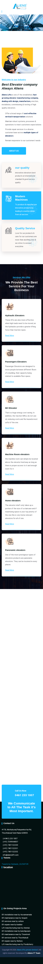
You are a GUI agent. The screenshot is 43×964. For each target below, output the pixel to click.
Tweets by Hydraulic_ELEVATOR (15, 864)
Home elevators (13, 500)
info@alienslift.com (10, 855)
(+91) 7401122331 (10, 848)
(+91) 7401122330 (10, 845)
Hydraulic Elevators (14, 315)
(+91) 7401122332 (10, 852)
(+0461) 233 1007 (10, 838)
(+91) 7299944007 (10, 842)
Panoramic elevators (15, 550)
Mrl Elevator (11, 408)
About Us (14, 151)
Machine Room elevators (17, 454)
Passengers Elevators (16, 362)
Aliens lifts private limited (26, 950)
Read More (9, 335)
